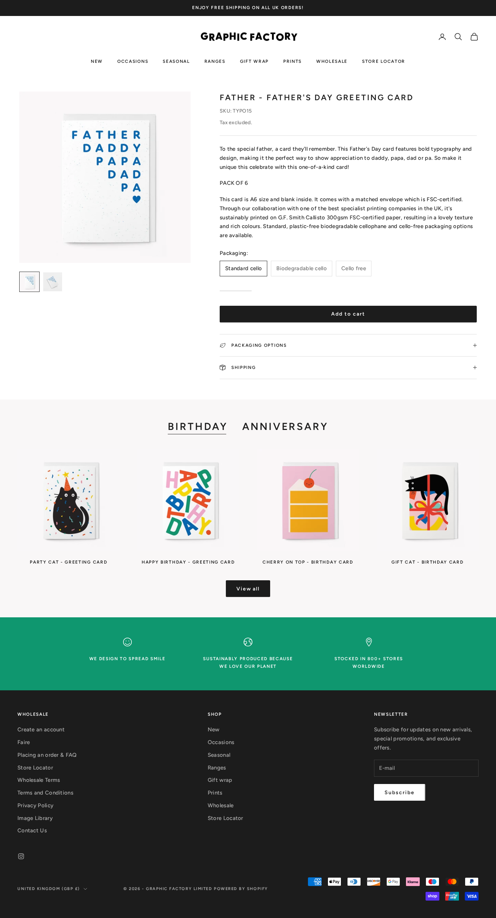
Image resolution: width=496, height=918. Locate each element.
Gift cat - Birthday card (427, 562)
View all (248, 589)
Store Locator (383, 61)
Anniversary (285, 426)
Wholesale (331, 61)
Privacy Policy (35, 805)
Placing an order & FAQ (47, 755)
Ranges (214, 61)
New (97, 61)
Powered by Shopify (241, 888)
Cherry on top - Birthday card (308, 562)
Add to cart (348, 314)
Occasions (132, 61)
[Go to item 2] (52, 282)
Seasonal (176, 61)
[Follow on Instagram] (21, 856)
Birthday (198, 426)
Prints (292, 61)
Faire (23, 742)
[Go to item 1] (29, 282)
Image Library (35, 818)
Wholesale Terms (38, 780)
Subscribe (400, 792)
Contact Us (32, 830)
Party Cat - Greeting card (68, 562)
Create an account (41, 729)
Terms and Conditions (45, 792)
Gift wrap (254, 61)
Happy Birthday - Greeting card (188, 562)
